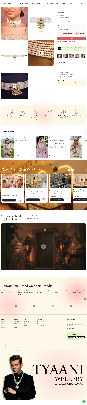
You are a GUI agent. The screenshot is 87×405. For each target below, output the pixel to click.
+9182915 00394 (53, 196)
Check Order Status (40, 325)
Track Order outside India (41, 323)
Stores (25, 331)
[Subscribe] (85, 322)
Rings (2, 325)
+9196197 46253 (29, 196)
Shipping (64, 21)
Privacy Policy (26, 337)
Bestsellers (16, 327)
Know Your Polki (27, 329)
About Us (25, 325)
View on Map (35, 196)
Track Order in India (41, 321)
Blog (25, 323)
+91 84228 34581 (76, 196)
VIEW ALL (81, 170)
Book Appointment (9, 200)
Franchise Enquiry (27, 321)
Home (58, 9)
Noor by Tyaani (17, 325)
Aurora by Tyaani (17, 323)
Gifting (15, 329)
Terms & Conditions (27, 335)
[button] (76, 3)
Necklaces (3, 321)
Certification (26, 333)
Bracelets (3, 327)
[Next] (85, 299)
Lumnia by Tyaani (17, 321)
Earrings (2, 323)
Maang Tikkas (4, 329)
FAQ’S (25, 327)
